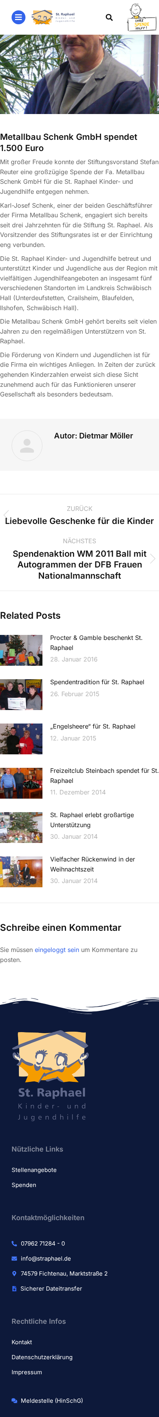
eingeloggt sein (57, 950)
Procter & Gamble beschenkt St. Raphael (96, 642)
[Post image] (21, 650)
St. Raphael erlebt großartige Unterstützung (92, 820)
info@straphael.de (46, 1258)
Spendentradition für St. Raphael (97, 682)
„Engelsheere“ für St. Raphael (92, 726)
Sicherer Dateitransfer (51, 1288)
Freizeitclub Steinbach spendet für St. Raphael (104, 775)
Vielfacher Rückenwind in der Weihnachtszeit (92, 864)
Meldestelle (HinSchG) (52, 1400)
